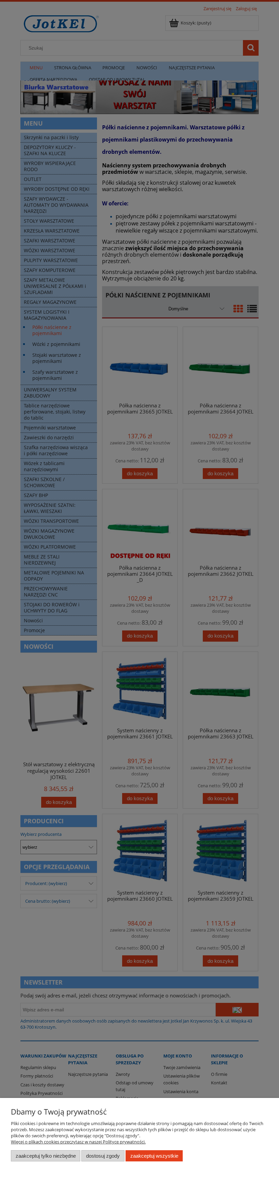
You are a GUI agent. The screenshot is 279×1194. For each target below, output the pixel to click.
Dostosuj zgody (103, 1156)
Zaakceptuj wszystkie (154, 1156)
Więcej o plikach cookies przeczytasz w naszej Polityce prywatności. (78, 1142)
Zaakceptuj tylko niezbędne (46, 1156)
